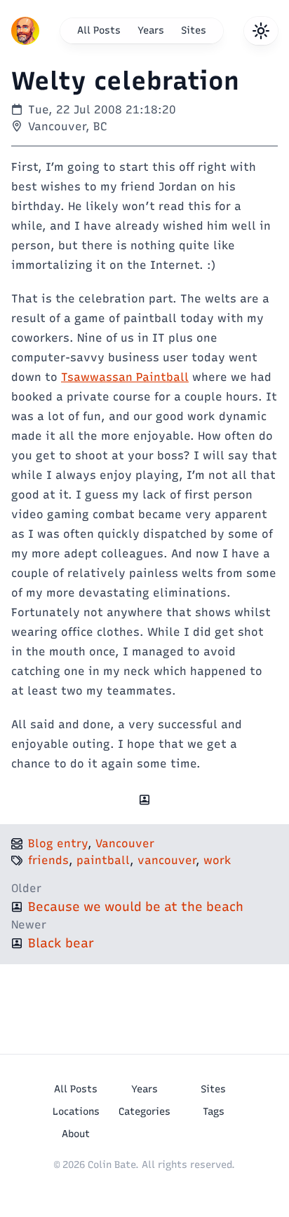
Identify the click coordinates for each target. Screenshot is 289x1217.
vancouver (166, 860)
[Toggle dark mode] (261, 31)
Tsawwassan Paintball (125, 377)
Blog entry (58, 843)
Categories (144, 1112)
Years (150, 30)
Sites (193, 30)
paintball (103, 860)
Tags (213, 1112)
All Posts (99, 30)
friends (48, 860)
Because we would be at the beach (135, 907)
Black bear (61, 943)
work (217, 860)
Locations (76, 1112)
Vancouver (124, 843)
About (76, 1134)
